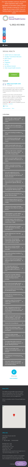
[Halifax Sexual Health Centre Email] (4, 40)
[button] (14, 119)
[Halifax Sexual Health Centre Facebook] (4, 29)
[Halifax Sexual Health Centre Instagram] (4, 34)
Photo (6, 106)
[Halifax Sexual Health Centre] (14, 18)
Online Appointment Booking (21, 463)
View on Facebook (6, 108)
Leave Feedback (14, 378)
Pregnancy (7, 62)
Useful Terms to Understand (12, 55)
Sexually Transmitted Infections (13, 56)
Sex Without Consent (10, 66)
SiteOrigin (13, 464)
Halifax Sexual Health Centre (14, 83)
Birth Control (8, 58)
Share (13, 108)
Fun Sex (7, 64)
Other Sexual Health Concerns (13, 68)
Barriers (7, 60)
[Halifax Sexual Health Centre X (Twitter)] (4, 31)
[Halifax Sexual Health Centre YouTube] (4, 37)
